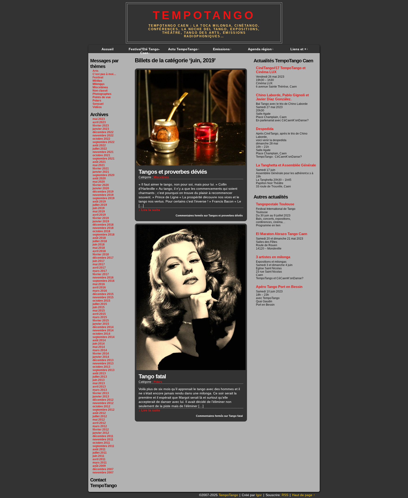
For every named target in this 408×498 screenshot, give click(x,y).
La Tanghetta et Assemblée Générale (286, 165)
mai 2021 (99, 165)
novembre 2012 (103, 403)
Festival (98, 77)
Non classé (100, 90)
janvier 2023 (101, 129)
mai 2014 (99, 347)
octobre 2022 (101, 138)
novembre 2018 (103, 228)
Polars (97, 100)
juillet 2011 (100, 452)
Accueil (108, 49)
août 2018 (99, 238)
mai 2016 (99, 284)
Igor (259, 495)
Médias (97, 80)
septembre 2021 (104, 158)
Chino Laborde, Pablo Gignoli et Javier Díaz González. (282, 97)
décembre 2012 (103, 399)
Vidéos (97, 107)
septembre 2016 (104, 281)
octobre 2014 (101, 333)
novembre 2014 (103, 330)
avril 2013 (99, 386)
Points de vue (102, 97)
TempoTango (204, 15)
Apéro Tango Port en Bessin (279, 287)
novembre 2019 (103, 195)
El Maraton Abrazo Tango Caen (281, 234)
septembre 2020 (104, 175)
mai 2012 (99, 419)
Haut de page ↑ (303, 495)
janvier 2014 (101, 357)
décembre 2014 (103, 327)
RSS (285, 495)
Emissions (222, 49)
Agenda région (261, 49)
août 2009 (99, 466)
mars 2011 (100, 462)
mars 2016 (100, 290)
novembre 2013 (103, 363)
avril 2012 (99, 423)
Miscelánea (100, 87)
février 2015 (101, 320)
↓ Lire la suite (149, 210)
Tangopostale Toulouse (275, 204)
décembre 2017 (103, 257)
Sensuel (98, 104)
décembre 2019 (103, 191)
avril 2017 (99, 267)
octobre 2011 (101, 442)
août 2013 (99, 373)
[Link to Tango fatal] (191, 369)
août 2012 (99, 413)
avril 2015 (99, 314)
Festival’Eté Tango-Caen (144, 51)
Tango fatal (152, 376)
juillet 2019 (100, 205)
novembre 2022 (103, 135)
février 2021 (101, 168)
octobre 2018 (101, 231)
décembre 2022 (103, 132)
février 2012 (101, 429)
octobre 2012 (101, 406)
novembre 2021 (103, 152)
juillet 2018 (100, 241)
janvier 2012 (101, 433)
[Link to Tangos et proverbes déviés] (191, 164)
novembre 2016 (103, 277)
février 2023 (101, 125)
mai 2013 (99, 383)
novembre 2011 (103, 439)
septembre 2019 (104, 198)
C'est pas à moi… (104, 74)
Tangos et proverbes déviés (173, 172)
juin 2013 (99, 380)
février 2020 (101, 185)
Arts (95, 70)
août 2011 (99, 449)
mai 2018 (99, 247)
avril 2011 (99, 459)
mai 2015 (99, 310)
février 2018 (101, 254)
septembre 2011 (103, 446)
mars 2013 (100, 390)
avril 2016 (99, 287)
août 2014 (99, 340)
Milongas (99, 84)
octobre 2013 (101, 366)
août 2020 (99, 178)
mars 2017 (100, 271)
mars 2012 (100, 426)
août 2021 (99, 162)
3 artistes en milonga (273, 257)
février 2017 (101, 274)
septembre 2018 (104, 234)
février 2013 (101, 393)
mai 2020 (99, 181)
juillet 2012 (100, 416)
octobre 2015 (101, 300)
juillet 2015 (100, 304)
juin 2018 (99, 244)
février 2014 (101, 353)
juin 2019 (99, 208)
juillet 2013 (100, 376)
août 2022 (99, 145)
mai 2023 (99, 119)
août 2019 (99, 201)
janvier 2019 (101, 221)
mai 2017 (99, 264)
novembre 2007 (103, 472)
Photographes (102, 94)
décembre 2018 (103, 224)
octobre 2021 (101, 155)
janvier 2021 (101, 171)
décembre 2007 (103, 469)
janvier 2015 (101, 323)
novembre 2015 (103, 297)
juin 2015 (99, 307)
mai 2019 (99, 211)
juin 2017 (99, 261)
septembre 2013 (104, 370)
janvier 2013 (101, 396)
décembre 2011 (103, 436)
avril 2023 (99, 122)
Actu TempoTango (184, 49)
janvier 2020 (101, 188)
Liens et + (299, 49)
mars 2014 (100, 350)
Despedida (264, 129)
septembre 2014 (104, 337)
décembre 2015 (103, 294)
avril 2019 (99, 214)
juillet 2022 (100, 148)
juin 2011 (98, 456)
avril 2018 (99, 251)
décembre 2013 (103, 360)
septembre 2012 (104, 409)
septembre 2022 (104, 142)
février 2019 (101, 218)
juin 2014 (99, 343)
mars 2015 (100, 317)
